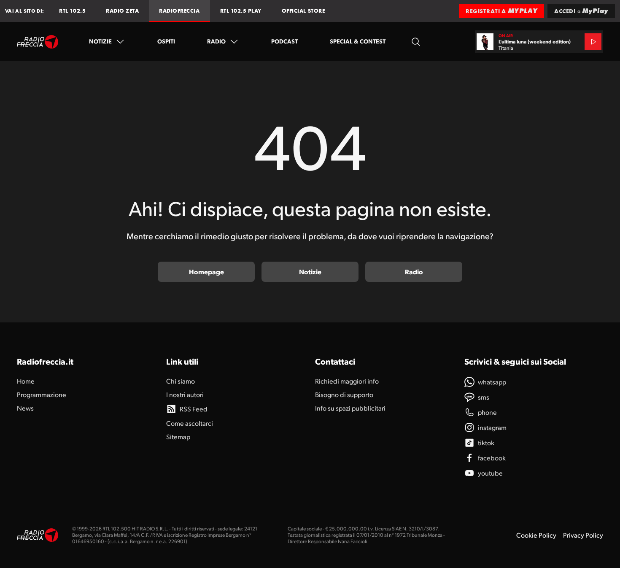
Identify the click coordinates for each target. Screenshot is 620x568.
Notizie (100, 41)
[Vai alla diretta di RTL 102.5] (593, 41)
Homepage (206, 271)
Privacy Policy (583, 534)
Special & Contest (357, 41)
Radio (216, 41)
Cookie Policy (536, 534)
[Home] (38, 42)
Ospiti (166, 41)
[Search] (416, 41)
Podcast (284, 41)
